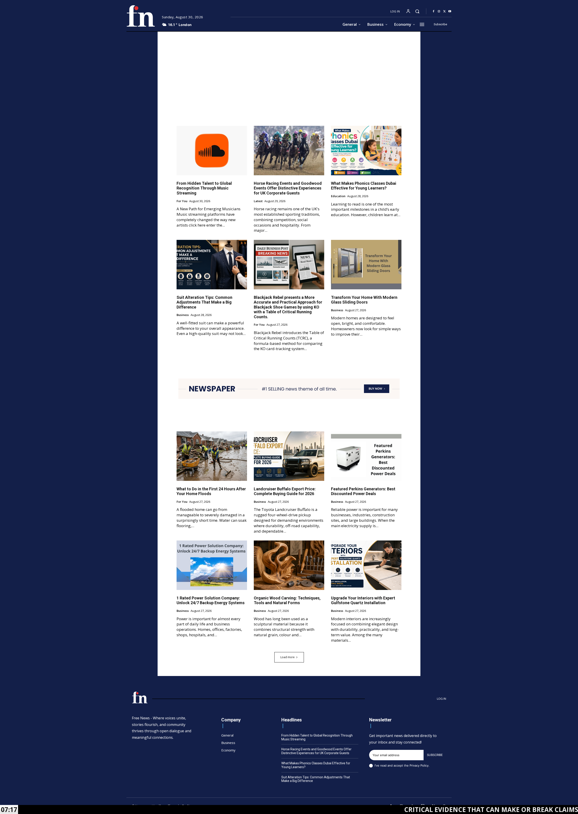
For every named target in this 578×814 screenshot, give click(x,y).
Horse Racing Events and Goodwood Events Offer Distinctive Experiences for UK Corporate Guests (288, 188)
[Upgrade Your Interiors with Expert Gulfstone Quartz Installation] (366, 565)
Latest (258, 201)
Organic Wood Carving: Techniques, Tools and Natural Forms (287, 600)
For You (182, 201)
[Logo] (140, 16)
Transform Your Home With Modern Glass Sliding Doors (364, 300)
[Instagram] (439, 11)
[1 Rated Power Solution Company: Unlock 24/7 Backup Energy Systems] (212, 565)
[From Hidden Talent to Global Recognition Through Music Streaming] (212, 150)
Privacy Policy (419, 765)
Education (338, 196)
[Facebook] (433, 11)
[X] (444, 11)
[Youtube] (449, 11)
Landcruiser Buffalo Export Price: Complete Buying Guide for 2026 (285, 491)
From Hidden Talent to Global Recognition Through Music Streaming (204, 188)
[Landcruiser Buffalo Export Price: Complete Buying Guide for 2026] (289, 456)
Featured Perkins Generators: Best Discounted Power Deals (363, 491)
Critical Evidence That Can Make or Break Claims (444, 809)
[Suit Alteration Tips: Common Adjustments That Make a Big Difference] (212, 264)
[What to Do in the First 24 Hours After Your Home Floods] (212, 456)
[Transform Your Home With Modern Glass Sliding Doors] (366, 264)
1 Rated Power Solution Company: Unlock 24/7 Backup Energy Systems (211, 600)
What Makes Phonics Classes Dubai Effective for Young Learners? (363, 186)
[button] (417, 11)
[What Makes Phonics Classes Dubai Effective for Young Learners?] (366, 150)
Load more (287, 657)
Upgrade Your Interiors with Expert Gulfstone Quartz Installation (363, 600)
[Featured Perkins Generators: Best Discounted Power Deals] (366, 456)
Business (183, 315)
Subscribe (435, 755)
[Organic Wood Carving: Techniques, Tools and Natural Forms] (289, 565)
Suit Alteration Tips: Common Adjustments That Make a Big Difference (204, 302)
